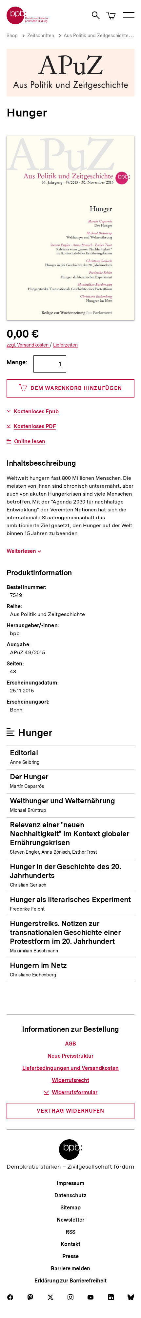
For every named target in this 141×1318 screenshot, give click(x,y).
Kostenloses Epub (36, 411)
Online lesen (29, 441)
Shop (12, 35)
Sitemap (70, 1207)
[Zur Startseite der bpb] (28, 22)
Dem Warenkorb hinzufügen (76, 388)
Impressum (70, 1183)
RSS (71, 1232)
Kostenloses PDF (35, 426)
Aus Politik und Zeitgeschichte (96, 35)
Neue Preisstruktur (70, 1056)
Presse (70, 1256)
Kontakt (70, 1244)
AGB (70, 1044)
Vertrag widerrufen (70, 1111)
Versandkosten (28, 345)
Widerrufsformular (74, 1092)
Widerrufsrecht (70, 1080)
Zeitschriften (40, 35)
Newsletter (70, 1220)
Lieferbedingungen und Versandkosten (70, 1068)
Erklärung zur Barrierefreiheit (70, 1281)
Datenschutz (70, 1195)
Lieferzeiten (65, 345)
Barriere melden (70, 1268)
